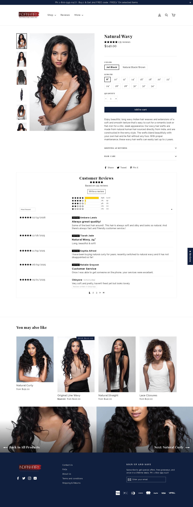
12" (124, 79)
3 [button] (96, 292)
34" (152, 86)
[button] (111, 42)
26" (117, 86)
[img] (26, 217)
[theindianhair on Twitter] (23, 478)
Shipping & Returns (115, 148)
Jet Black (111, 67)
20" (159, 79)
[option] (62, 82)
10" (115, 79)
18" (150, 79)
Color (108, 62)
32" (143, 86)
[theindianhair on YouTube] (35, 478)
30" (135, 86)
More (77, 15)
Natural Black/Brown (134, 67)
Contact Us (67, 465)
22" (168, 79)
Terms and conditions (72, 478)
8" (107, 79)
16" (141, 79)
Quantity (109, 93)
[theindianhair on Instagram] (29, 478)
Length (108, 74)
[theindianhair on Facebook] (18, 478)
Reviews (65, 15)
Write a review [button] (96, 191)
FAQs (64, 469)
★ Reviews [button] (190, 256)
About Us (66, 474)
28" (125, 86)
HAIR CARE (110, 156)
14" (133, 79)
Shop (51, 15)
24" (108, 86)
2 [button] (93, 292)
